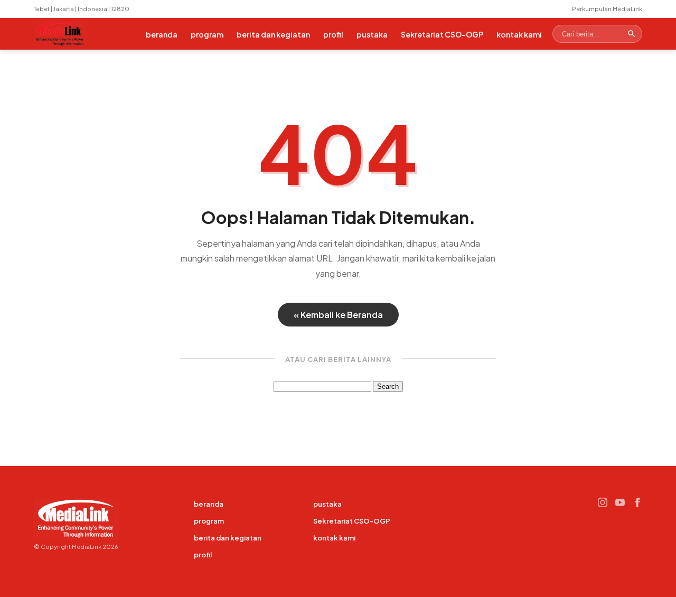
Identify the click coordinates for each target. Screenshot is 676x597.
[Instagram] (602, 502)
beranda (161, 34)
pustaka (372, 34)
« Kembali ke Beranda (338, 314)
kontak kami (519, 34)
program (207, 34)
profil (333, 34)
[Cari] (631, 33)
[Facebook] (637, 502)
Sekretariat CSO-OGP (442, 34)
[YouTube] (620, 502)
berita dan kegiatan (273, 34)
